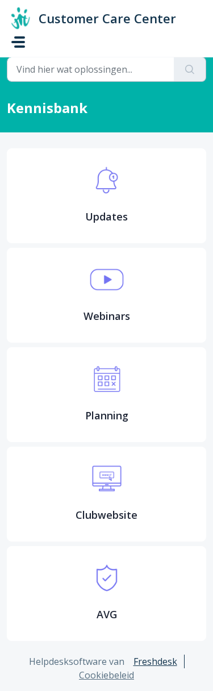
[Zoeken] (190, 69)
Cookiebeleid (106, 675)
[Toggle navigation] (18, 42)
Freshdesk (155, 661)
